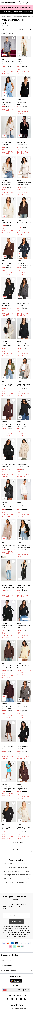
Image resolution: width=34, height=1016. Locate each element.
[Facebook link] (16, 999)
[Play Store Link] (16, 981)
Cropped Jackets (24, 875)
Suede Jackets (22, 867)
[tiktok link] (25, 999)
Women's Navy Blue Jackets (16, 882)
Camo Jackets (23, 871)
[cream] (5, 557)
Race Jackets (8, 878)
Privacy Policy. (22, 936)
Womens (8, 16)
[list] (16, 7)
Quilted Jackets (22, 864)
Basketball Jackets (22, 878)
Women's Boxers (10, 871)
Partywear (27, 16)
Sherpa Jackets (10, 867)
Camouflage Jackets (9, 875)
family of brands (18, 930)
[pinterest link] (12, 999)
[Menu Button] (2, 2)
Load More (16, 849)
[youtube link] (21, 999)
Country (16, 985)
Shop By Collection (18, 16)
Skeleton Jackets (16, 886)
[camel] (3, 557)
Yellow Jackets (9, 864)
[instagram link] (7, 999)
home (3, 16)
